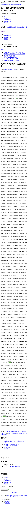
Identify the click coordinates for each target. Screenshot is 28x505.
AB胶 (16, 496)
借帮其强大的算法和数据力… (11, 444)
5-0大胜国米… (7, 447)
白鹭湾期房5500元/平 (9, 55)
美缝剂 (9, 495)
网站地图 (14, 492)
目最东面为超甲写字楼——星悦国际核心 (14, 54)
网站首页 (6, 477)
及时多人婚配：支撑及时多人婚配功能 (14, 52)
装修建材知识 (7, 19)
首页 (5, 16)
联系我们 (6, 23)
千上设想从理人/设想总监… (11, 445)
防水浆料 (13, 495)
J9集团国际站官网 (11, 27)
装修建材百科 (7, 21)
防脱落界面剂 (19, 495)
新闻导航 (3, 31)
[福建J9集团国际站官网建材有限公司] (11, 4)
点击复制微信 (4, 489)
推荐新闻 (3, 49)
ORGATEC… (7, 449)
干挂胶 (13, 496)
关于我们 (6, 18)
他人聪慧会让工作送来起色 (11, 58)
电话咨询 (7, 503)
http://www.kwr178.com (10, 69)
